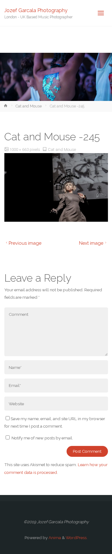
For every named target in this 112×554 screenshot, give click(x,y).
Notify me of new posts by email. (42, 437)
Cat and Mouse (29, 106)
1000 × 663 (19, 149)
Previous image (25, 243)
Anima (54, 537)
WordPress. (76, 537)
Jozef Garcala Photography (36, 10)
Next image (91, 243)
